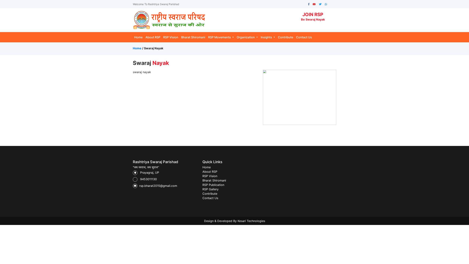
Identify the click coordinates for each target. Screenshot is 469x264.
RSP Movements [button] (220, 37)
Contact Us (304, 37)
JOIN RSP (313, 16)
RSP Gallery (210, 189)
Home (139, 37)
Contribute (285, 37)
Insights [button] (267, 37)
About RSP (152, 37)
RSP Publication (213, 185)
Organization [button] (246, 37)
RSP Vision (170, 37)
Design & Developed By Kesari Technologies (234, 221)
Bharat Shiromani (193, 37)
